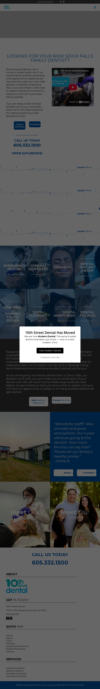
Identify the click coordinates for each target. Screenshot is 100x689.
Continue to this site (50, 357)
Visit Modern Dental (50, 350)
